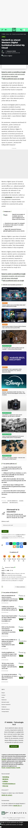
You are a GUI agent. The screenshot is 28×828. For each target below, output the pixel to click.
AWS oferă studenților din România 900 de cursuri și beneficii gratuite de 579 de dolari (14, 480)
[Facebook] (4, 571)
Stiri (3, 36)
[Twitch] (21, 813)
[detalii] (4, 759)
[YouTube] (8, 571)
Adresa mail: (5, 521)
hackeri (21, 500)
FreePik (18, 767)
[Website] (2, 571)
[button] (3, 30)
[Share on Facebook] (7, 543)
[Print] (21, 546)
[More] (24, 546)
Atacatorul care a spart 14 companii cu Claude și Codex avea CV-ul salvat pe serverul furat (13, 225)
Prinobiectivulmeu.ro (8, 783)
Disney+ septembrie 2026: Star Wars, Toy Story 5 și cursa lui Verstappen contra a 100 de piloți (13, 393)
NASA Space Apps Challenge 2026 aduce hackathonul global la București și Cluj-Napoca (13, 486)
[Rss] (12, 571)
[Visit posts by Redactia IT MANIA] (3, 567)
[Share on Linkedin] (17, 543)
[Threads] (23, 813)
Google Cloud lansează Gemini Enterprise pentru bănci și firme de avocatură (12, 468)
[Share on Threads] (24, 543)
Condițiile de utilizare (20, 534)
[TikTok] (19, 813)
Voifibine (5, 781)
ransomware (8, 197)
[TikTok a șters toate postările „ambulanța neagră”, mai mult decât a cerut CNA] (22, 665)
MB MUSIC (5, 779)
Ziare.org (5, 786)
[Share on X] (10, 543)
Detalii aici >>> (17, 805)
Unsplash (8, 767)
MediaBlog (5, 777)
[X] (6, 571)
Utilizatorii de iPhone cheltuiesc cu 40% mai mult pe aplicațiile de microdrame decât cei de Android (14, 474)
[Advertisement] (14, 14)
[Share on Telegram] (21, 543)
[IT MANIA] (14, 30)
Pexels (3, 767)
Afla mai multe (14, 746)
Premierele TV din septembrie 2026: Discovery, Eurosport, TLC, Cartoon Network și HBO (12, 371)
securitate (5, 502)
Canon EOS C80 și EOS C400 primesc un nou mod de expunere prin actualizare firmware (14, 492)
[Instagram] (10, 571)
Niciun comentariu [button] (21, 586)
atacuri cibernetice (12, 500)
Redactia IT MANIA (11, 51)
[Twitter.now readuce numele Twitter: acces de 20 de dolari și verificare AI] (22, 608)
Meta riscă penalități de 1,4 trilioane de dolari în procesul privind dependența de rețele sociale (9, 643)
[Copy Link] (17, 546)
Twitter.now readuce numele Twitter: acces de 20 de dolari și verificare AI (9, 608)
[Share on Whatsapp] (14, 543)
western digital (14, 502)
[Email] (14, 546)
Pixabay (13, 767)
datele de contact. (7, 795)
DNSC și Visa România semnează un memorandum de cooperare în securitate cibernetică (8, 630)
